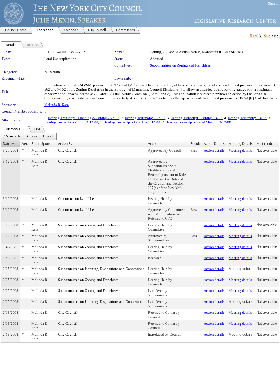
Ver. (25, 143)
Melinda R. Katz (56, 105)
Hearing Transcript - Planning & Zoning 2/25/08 (83, 118)
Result (195, 143)
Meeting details (240, 150)
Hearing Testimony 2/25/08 (145, 118)
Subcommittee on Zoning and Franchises (180, 65)
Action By (65, 143)
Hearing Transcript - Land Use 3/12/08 (131, 122)
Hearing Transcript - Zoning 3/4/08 (197, 118)
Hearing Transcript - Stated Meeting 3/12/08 (198, 122)
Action (153, 143)
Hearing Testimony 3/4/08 (247, 118)
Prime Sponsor (42, 143)
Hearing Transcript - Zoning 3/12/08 (71, 122)
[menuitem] (12, 136)
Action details (214, 150)
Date (6, 143)
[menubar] (29, 136)
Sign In (273, 3)
